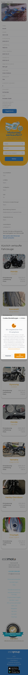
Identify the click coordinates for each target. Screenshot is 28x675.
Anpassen (8, 355)
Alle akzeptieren (19, 355)
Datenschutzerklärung (14, 348)
